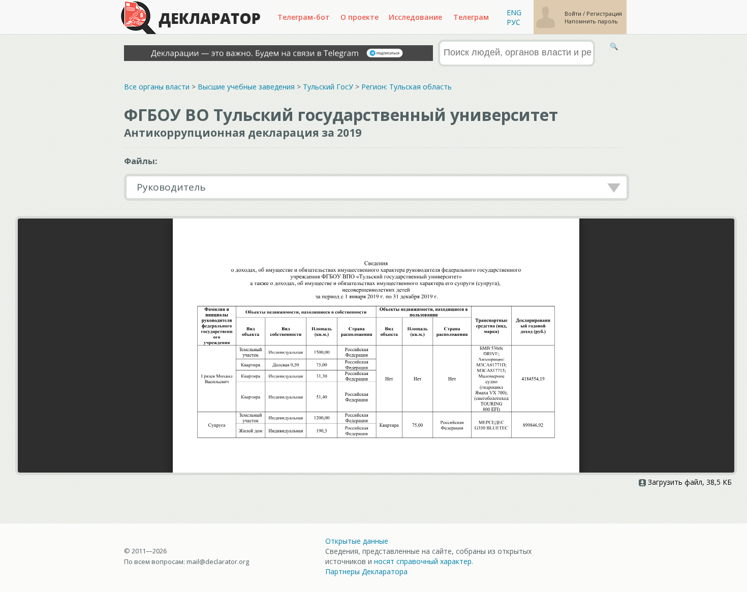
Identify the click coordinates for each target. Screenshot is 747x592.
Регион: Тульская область (406, 86)
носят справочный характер (423, 561)
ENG (514, 12)
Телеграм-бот (303, 17)
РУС (513, 22)
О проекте (359, 17)
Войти (574, 13)
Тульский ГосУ (328, 86)
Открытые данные (356, 541)
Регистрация (604, 13)
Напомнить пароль (591, 21)
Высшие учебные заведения (246, 86)
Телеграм (471, 17)
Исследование (415, 17)
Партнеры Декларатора (366, 571)
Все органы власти (157, 86)
